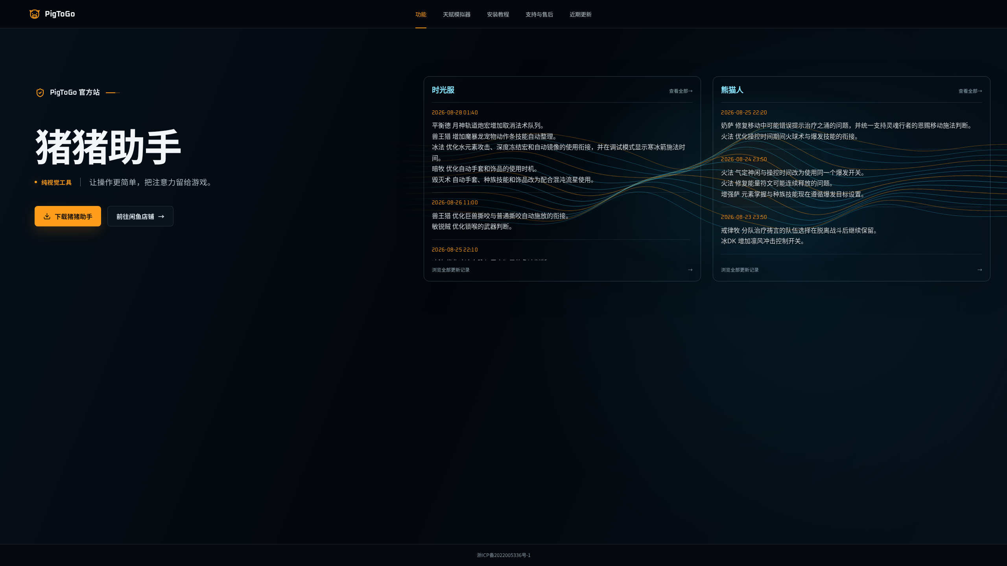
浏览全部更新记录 (562, 269)
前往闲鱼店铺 (140, 216)
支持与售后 (539, 14)
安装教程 (498, 14)
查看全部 (681, 90)
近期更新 (581, 14)
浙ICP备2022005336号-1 (504, 555)
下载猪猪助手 (73, 216)
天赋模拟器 (456, 14)
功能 (420, 14)
